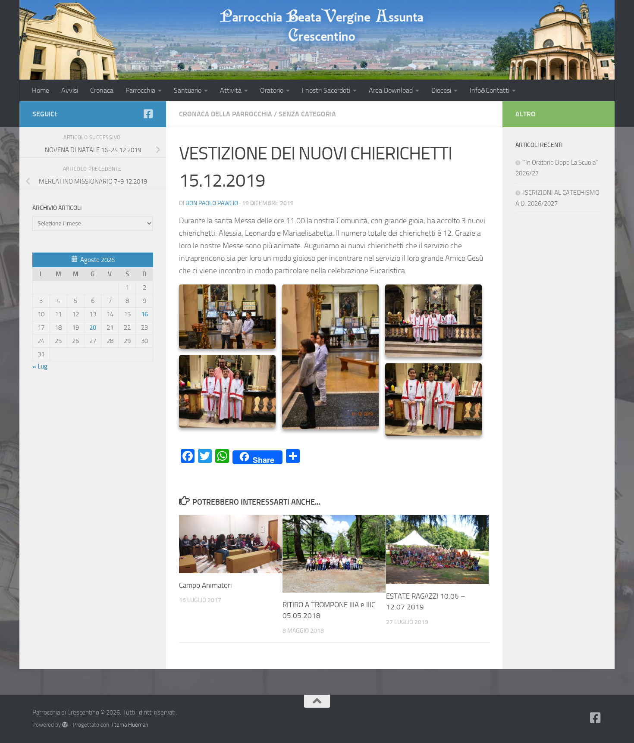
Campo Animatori (205, 585)
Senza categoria (307, 114)
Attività (231, 90)
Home (40, 90)
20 (92, 327)
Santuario (187, 90)
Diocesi (441, 90)
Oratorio (271, 90)
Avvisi (69, 90)
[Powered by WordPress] (65, 724)
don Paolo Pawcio (211, 203)
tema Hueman (131, 724)
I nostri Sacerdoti (326, 90)
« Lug (39, 366)
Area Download (391, 90)
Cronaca (101, 90)
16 (144, 314)
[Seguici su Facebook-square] (148, 114)
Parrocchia (140, 90)
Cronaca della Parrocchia (225, 114)
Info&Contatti (489, 90)
